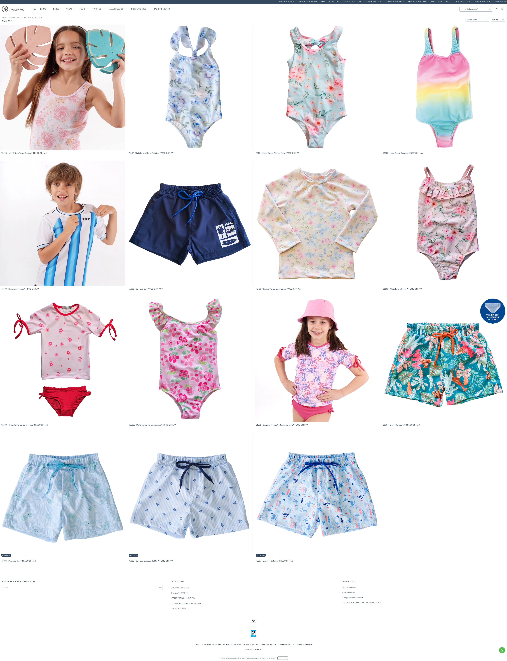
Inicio (34, 9)
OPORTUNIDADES (138, 9)
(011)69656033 (348, 592)
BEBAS (43, 9)
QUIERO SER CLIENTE (180, 588)
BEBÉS (56, 9)
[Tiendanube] (253, 650)
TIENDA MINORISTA (179, 593)
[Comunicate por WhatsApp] (502, 650)
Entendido (283, 658)
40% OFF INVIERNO (161, 9)
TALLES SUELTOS (116, 9)
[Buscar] (490, 9)
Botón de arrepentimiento (302, 644)
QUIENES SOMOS (178, 608)
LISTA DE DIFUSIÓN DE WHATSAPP (186, 603)
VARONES (97, 9)
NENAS (69, 9)
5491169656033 (349, 587)
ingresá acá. (286, 644)
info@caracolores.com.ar (352, 597)
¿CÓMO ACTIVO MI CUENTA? (183, 598)
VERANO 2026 (13, 18)
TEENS (82, 9)
